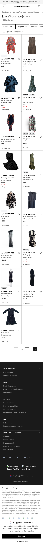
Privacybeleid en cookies (20, 482)
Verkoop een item (9, 409)
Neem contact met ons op (12, 426)
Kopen (5, 382)
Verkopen (7, 399)
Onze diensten (9, 368)
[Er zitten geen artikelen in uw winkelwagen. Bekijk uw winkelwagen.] (39, 6)
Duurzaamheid (8, 440)
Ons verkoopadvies (10, 406)
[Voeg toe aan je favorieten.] (19, 59)
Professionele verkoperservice (14, 412)
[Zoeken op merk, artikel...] (4, 6)
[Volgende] (27, 349)
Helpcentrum (8, 423)
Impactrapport (8, 443)
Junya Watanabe (19, 12)
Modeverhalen (8, 449)
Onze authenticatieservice (13, 389)
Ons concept (8, 372)
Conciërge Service (10, 375)
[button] (39, 6)
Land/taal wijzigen (21, 541)
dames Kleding (33, 12)
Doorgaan (21, 536)
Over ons (6, 436)
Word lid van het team (11, 446)
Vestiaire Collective (12, 433)
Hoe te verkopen (9, 403)
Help (5, 419)
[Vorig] (16, 349)
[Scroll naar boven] (35, 349)
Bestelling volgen (9, 386)
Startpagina (6, 12)
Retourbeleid (8, 392)
